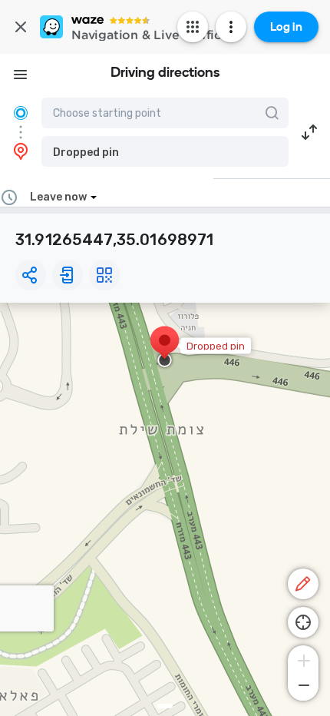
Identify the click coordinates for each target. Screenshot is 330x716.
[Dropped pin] (164, 348)
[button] (165, 151)
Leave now (58, 197)
